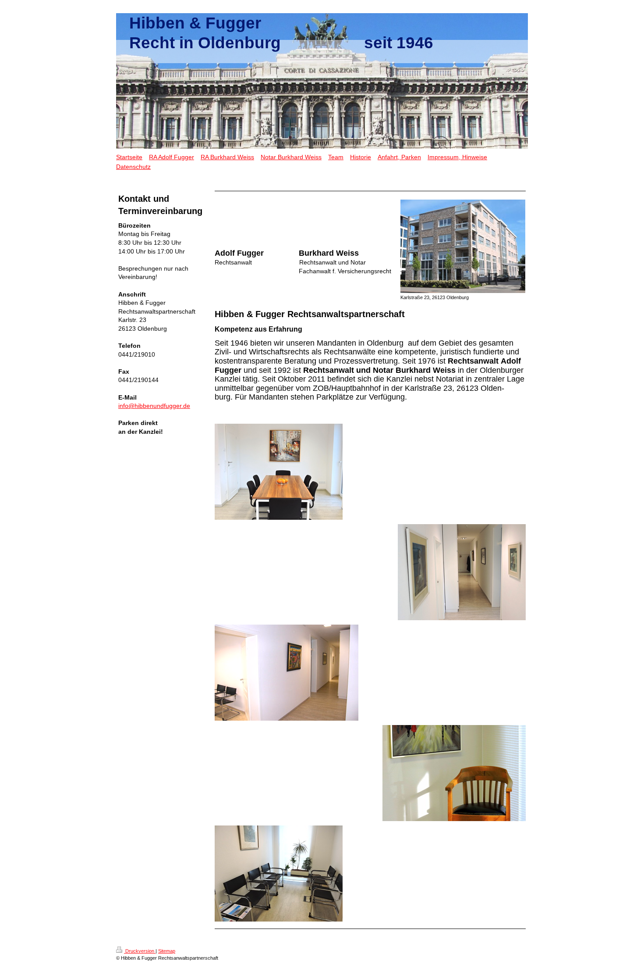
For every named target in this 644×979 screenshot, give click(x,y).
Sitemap (166, 951)
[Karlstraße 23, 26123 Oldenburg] (462, 246)
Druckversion (140, 951)
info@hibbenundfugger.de (154, 405)
